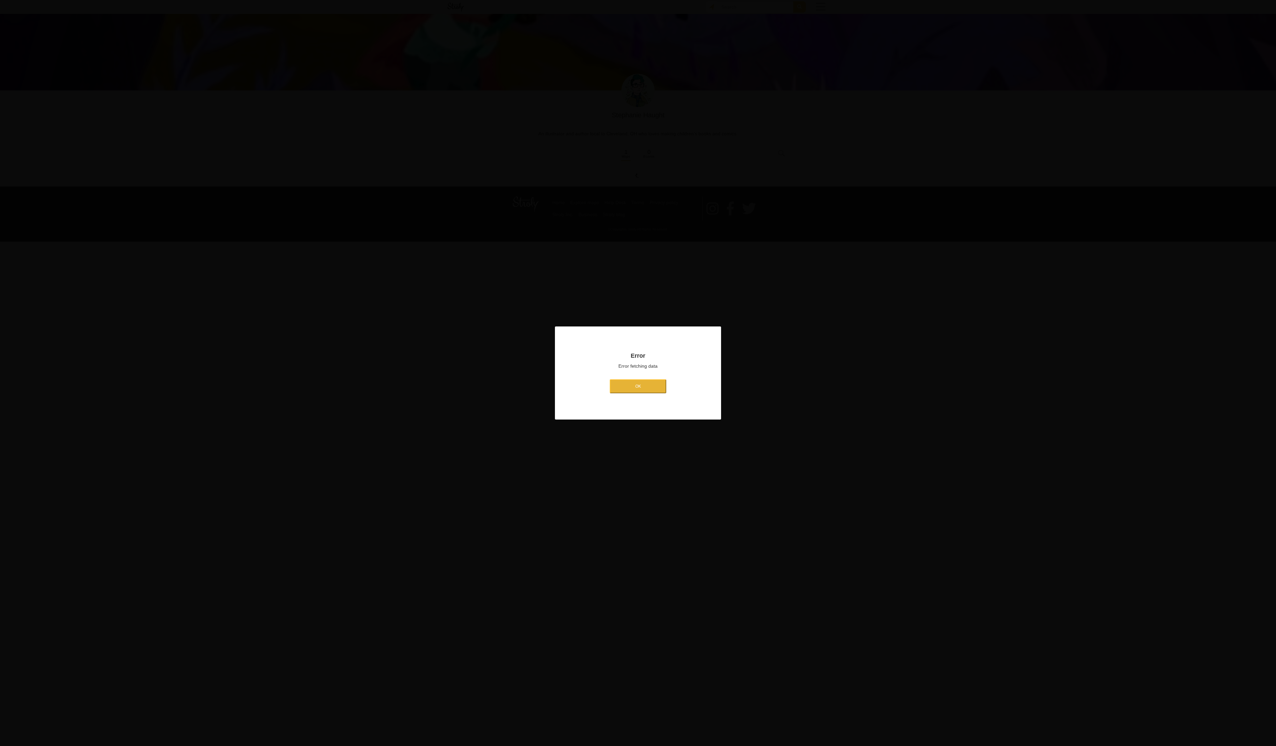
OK (638, 386)
